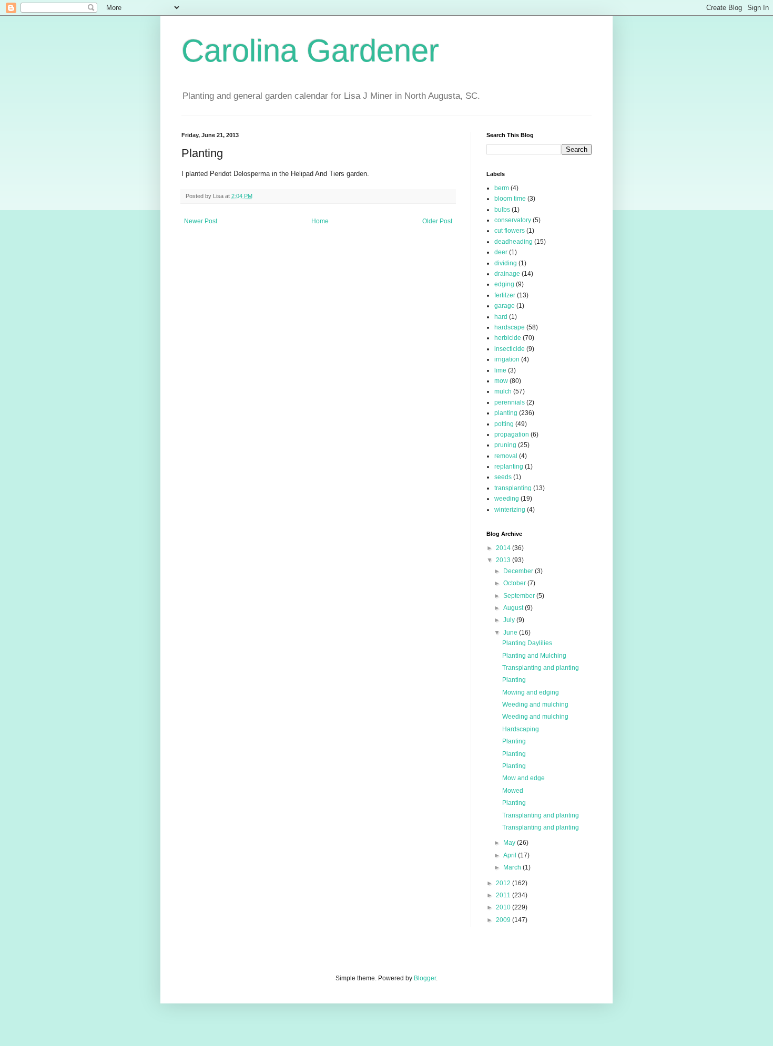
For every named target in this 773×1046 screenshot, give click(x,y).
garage (504, 305)
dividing (505, 263)
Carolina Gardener (310, 50)
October (515, 583)
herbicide (507, 337)
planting (505, 413)
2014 (504, 548)
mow (501, 381)
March (513, 867)
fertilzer (504, 295)
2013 (504, 560)
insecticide (509, 349)
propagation (511, 434)
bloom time (510, 198)
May (510, 842)
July (509, 620)
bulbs (502, 209)
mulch (503, 391)
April (510, 855)
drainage (507, 273)
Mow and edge (523, 778)
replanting (508, 466)
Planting (514, 679)
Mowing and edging (530, 692)
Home (320, 221)
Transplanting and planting (540, 667)
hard (500, 316)
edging (504, 284)
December (519, 571)
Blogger (425, 978)
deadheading (513, 241)
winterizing (509, 509)
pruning (505, 445)
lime (500, 370)
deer (500, 252)
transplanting (513, 488)
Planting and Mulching (534, 655)
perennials (509, 402)
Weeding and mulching (535, 704)
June (511, 632)
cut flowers (509, 230)
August (514, 608)
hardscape (509, 327)
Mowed (512, 790)
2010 (504, 907)
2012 (504, 883)
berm (501, 188)
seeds (503, 477)
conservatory (512, 220)
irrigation (507, 359)
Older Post (437, 221)
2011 (504, 895)
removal (505, 456)
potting (504, 424)
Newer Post (200, 221)
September (519, 595)
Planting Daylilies (527, 643)
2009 (504, 920)
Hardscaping (520, 729)
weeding (506, 498)
